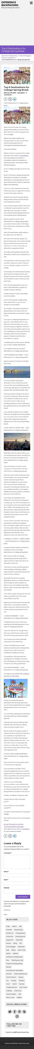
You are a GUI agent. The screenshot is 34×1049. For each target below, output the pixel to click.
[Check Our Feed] (24, 1012)
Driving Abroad (20, 936)
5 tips (8, 926)
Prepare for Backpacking (14, 964)
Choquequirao (20, 933)
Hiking (13, 950)
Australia (9, 930)
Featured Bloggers (25, 56)
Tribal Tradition (11, 994)
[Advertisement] (17, 28)
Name (6, 872)
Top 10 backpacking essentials (14, 827)
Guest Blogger (10, 947)
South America (11, 977)
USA (20, 994)
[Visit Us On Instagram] (17, 1016)
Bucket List (9, 933)
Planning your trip (17, 960)
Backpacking (18, 930)
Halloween (21, 947)
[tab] (31, 2)
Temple (13, 980)
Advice (14, 926)
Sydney (21, 977)
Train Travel (23, 987)
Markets (15, 953)
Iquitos (8, 953)
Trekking (9, 991)
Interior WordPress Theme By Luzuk (17, 1043)
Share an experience (8, 58)
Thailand (21, 980)
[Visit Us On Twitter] (9, 1012)
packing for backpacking (14, 957)
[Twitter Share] (10, 99)
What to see (10, 997)
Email (6, 880)
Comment (8, 853)
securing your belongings (14, 970)
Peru (7, 960)
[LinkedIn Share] (14, 99)
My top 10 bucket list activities (13, 824)
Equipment (9, 940)
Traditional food (11, 987)
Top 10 (14, 984)
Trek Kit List (17, 991)
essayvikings (24, 155)
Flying (15, 943)
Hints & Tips (21, 950)
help (7, 950)
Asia (20, 926)
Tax (7, 980)
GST (20, 943)
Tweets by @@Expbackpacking (17, 1032)
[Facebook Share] (5, 99)
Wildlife (19, 997)
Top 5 (8, 984)
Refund (8, 967)
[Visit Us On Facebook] (14, 1012)
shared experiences (20, 974)
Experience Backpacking (9, 4)
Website (6, 888)
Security (9, 974)
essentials (19, 940)
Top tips (21, 984)
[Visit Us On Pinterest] (19, 1012)
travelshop (25, 829)
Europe (8, 943)
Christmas (9, 936)
